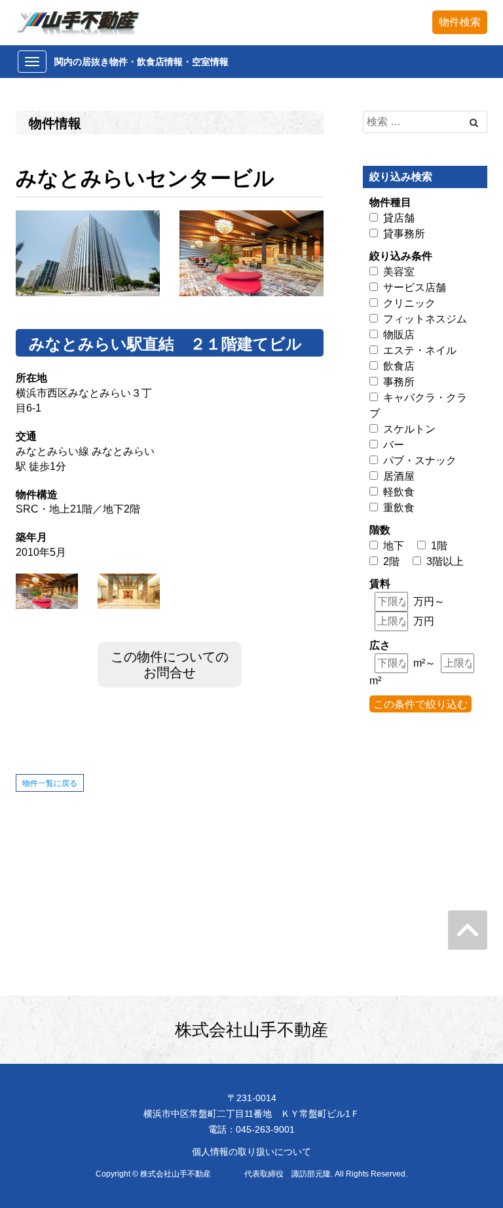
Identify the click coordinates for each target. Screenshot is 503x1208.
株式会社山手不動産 (251, 1030)
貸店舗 (399, 218)
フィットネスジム (425, 318)
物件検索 (460, 22)
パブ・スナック (419, 460)
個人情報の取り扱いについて (251, 1151)
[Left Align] (473, 122)
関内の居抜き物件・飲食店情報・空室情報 (141, 61)
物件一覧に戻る (49, 783)
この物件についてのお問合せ (170, 665)
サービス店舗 (414, 287)
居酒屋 (399, 476)
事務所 (399, 381)
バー (393, 444)
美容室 (399, 271)
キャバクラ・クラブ (418, 405)
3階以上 (445, 561)
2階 (391, 561)
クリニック (409, 303)
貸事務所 (404, 233)
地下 (393, 545)
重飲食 (399, 507)
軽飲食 (399, 491)
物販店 (399, 334)
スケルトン (409, 429)
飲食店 (399, 366)
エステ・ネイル (419, 350)
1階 (439, 545)
